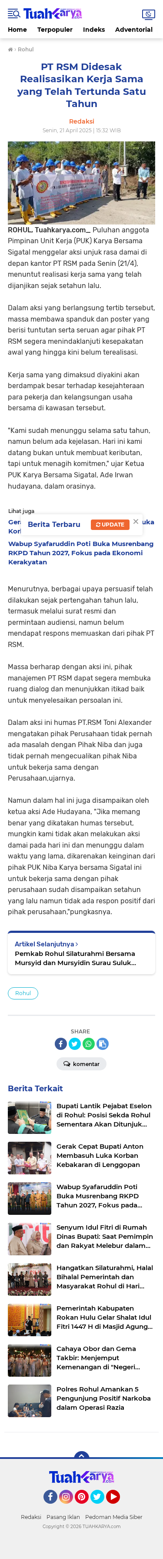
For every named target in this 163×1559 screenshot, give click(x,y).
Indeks (94, 30)
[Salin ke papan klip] (102, 1044)
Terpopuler (55, 30)
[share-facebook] (61, 1044)
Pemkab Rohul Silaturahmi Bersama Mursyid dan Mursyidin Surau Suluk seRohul (75, 958)
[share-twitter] (75, 1044)
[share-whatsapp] (89, 1044)
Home (17, 30)
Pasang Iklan (63, 1517)
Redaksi (31, 1517)
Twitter (101, 1508)
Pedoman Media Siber (114, 1517)
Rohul (23, 993)
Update (112, 524)
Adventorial (134, 30)
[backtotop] (82, 1459)
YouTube (119, 1508)
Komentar (86, 1064)
